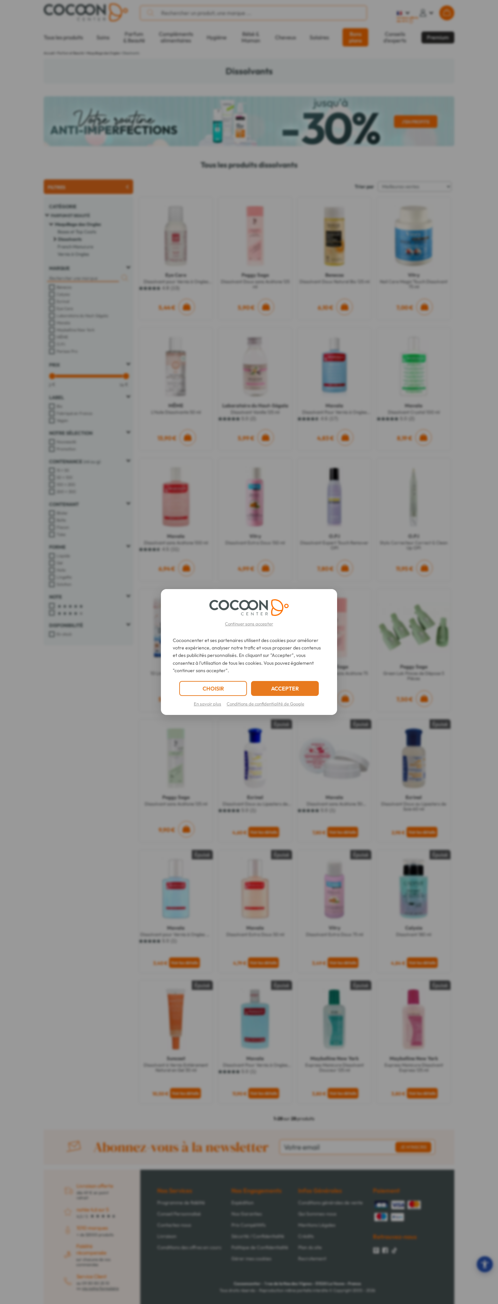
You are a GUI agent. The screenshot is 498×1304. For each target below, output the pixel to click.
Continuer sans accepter (249, 623)
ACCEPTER (285, 688)
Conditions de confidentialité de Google (265, 703)
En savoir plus (207, 703)
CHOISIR (213, 688)
